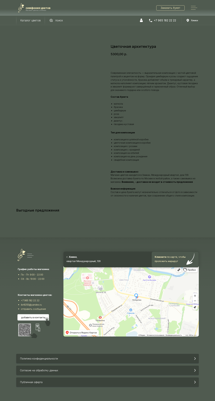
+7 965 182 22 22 (165, 20)
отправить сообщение (33, 308)
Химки (194, 20)
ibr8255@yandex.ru (31, 304)
